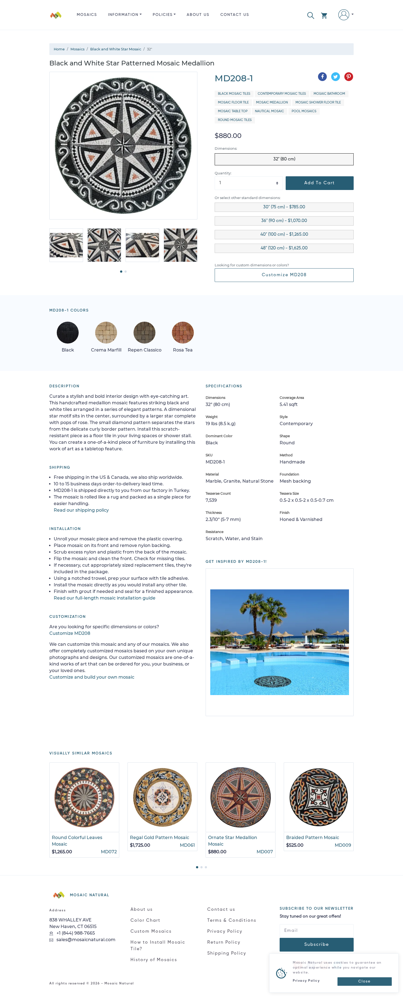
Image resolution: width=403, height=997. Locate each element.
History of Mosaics (153, 960)
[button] (310, 15)
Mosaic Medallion (272, 102)
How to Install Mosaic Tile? (157, 945)
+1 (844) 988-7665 (75, 933)
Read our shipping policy (81, 510)
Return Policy (223, 942)
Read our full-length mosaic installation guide (104, 598)
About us (198, 15)
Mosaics (87, 15)
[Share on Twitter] (335, 77)
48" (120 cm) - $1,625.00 (284, 248)
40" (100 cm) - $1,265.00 (284, 234)
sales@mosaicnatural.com (85, 939)
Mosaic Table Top (233, 111)
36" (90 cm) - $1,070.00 (284, 221)
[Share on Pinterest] (349, 77)
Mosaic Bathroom (329, 94)
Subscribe (316, 945)
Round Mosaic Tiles (235, 120)
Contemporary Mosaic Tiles (282, 94)
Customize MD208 (284, 275)
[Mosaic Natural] (56, 19)
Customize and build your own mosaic (91, 677)
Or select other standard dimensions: (247, 198)
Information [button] (123, 15)
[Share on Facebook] (322, 77)
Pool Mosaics (304, 111)
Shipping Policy (226, 953)
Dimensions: (226, 148)
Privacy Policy (224, 931)
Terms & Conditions (231, 920)
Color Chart (145, 920)
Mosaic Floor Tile (233, 102)
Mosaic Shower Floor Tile (318, 102)
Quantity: (223, 173)
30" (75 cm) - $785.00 (284, 207)
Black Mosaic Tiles (234, 94)
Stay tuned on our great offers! (310, 916)
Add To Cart (319, 183)
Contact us (234, 15)
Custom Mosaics (151, 931)
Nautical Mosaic (269, 111)
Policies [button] (163, 15)
